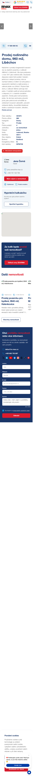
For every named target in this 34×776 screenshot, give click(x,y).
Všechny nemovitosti (11, 319)
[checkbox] (3, 411)
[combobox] (7, 2)
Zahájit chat (18, 765)
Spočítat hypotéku (16, 204)
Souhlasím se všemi (16, 769)
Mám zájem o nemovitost (16, 179)
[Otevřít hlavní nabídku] (30, 7)
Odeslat (16, 415)
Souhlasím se (9, 410)
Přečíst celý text (7, 110)
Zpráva (4, 396)
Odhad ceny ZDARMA (21, 7)
